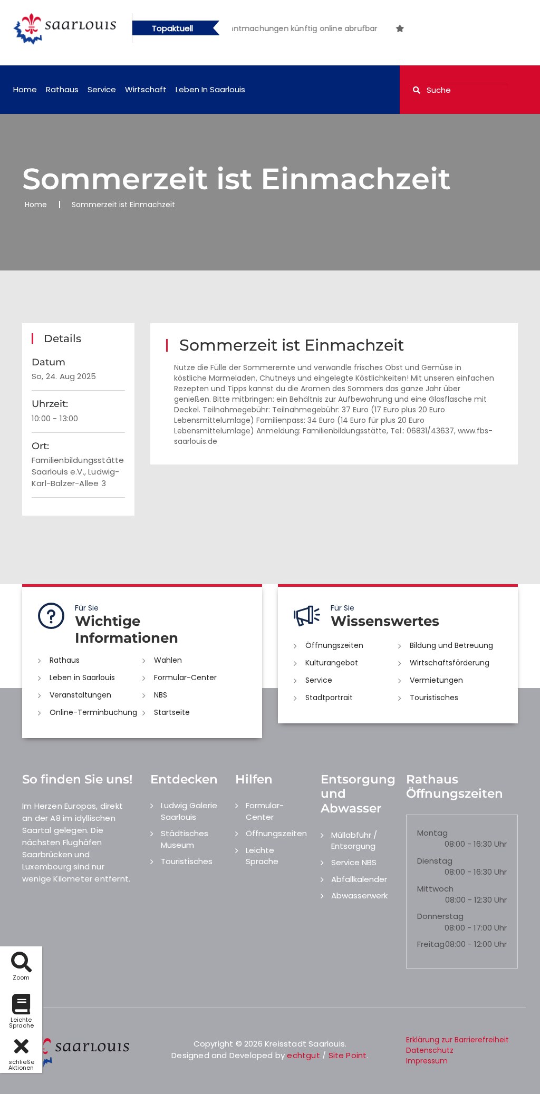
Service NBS (354, 862)
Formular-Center (185, 677)
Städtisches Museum (184, 839)
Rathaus (62, 89)
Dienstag (434, 860)
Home (25, 89)
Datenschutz (430, 1050)
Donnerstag (440, 916)
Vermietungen (436, 680)
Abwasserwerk (359, 895)
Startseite (172, 712)
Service (102, 89)
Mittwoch (435, 888)
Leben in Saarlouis (210, 89)
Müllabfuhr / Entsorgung (354, 840)
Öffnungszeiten (334, 645)
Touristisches (434, 697)
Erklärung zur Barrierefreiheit (457, 1039)
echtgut (303, 1055)
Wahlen (168, 660)
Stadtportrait (329, 697)
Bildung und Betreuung (451, 645)
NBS (160, 695)
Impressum (427, 1061)
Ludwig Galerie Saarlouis (189, 811)
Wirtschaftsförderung (449, 662)
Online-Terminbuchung (93, 712)
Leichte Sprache (262, 856)
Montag (432, 832)
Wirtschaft (146, 89)
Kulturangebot (331, 662)
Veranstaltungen (80, 695)
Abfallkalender (359, 879)
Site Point (348, 1055)
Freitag (431, 944)
